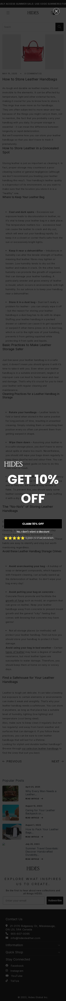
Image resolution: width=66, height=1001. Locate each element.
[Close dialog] (56, 11)
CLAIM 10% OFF (33, 524)
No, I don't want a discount (33, 531)
